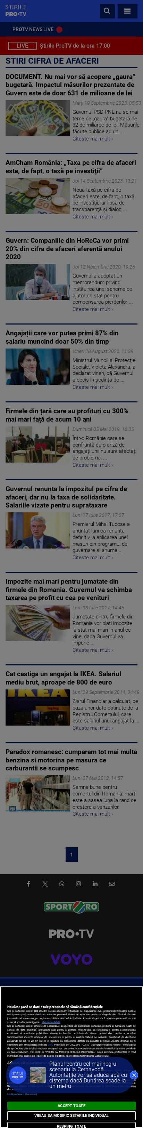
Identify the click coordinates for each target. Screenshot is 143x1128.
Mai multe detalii (51, 1022)
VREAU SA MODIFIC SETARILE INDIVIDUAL (71, 1115)
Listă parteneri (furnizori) (22, 1094)
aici (50, 1044)
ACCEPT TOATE (71, 1106)
